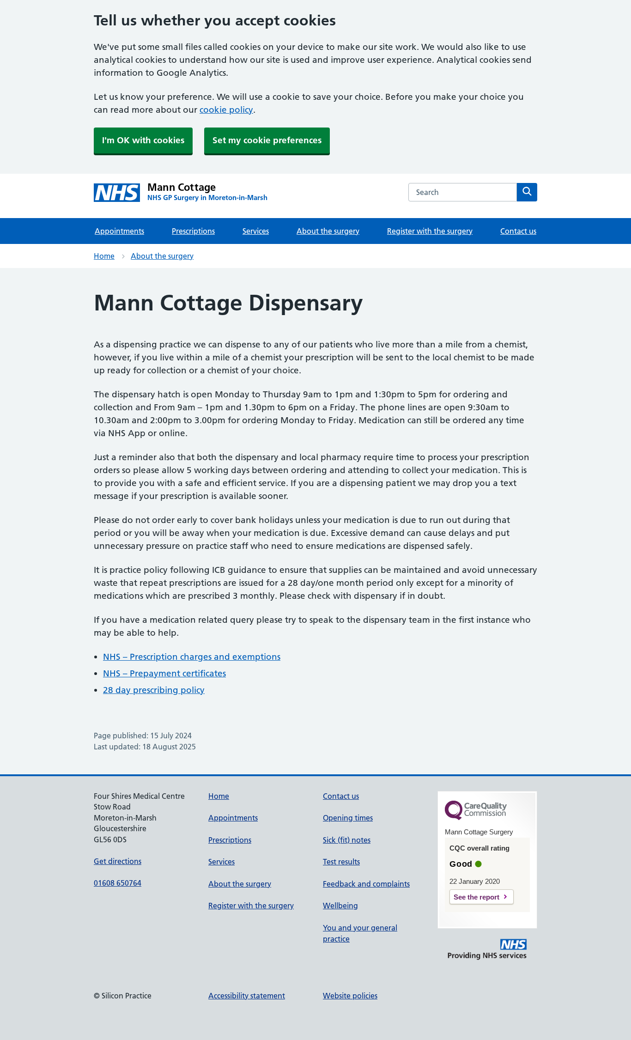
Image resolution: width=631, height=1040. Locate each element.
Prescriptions (193, 231)
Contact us (518, 231)
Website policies (350, 995)
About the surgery (328, 231)
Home (104, 256)
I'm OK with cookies (143, 140)
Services (256, 231)
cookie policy (226, 109)
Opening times (348, 817)
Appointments (119, 231)
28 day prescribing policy (154, 690)
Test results (341, 861)
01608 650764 (117, 883)
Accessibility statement (246, 995)
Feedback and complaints (366, 883)
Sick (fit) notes (346, 840)
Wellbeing (340, 905)
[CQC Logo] (476, 817)
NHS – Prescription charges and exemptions (191, 656)
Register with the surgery (430, 231)
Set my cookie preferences (267, 140)
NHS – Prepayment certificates (164, 673)
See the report (476, 897)
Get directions (117, 861)
